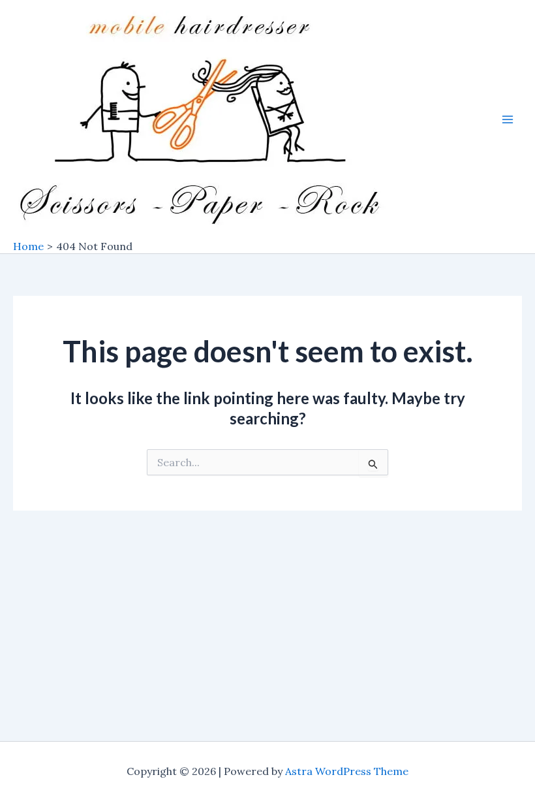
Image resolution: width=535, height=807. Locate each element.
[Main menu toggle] (507, 119)
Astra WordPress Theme (346, 771)
